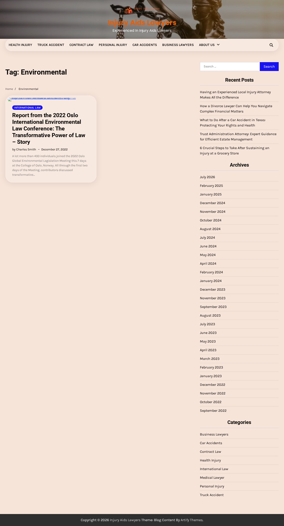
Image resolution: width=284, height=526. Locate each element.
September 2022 (213, 410)
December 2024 (212, 203)
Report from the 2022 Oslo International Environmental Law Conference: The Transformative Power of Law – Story (48, 128)
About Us (207, 45)
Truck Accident (50, 45)
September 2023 (213, 307)
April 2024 (208, 263)
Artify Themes (192, 520)
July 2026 (207, 177)
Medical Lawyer (212, 477)
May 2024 (208, 255)
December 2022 (212, 384)
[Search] (271, 45)
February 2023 (211, 367)
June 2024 (208, 246)
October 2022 (210, 402)
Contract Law (81, 45)
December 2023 (212, 289)
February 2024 (211, 272)
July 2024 (207, 237)
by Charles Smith (24, 149)
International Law (27, 107)
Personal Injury (113, 45)
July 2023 (207, 324)
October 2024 (210, 220)
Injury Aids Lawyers (142, 23)
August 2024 (210, 229)
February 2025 (211, 185)
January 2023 (211, 376)
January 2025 (211, 194)
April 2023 (208, 350)
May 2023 (208, 341)
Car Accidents (144, 45)
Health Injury (20, 45)
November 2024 (212, 211)
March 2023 (209, 359)
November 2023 (212, 298)
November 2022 (212, 393)
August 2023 (210, 315)
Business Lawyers (178, 45)
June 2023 (208, 333)
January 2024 (211, 281)
